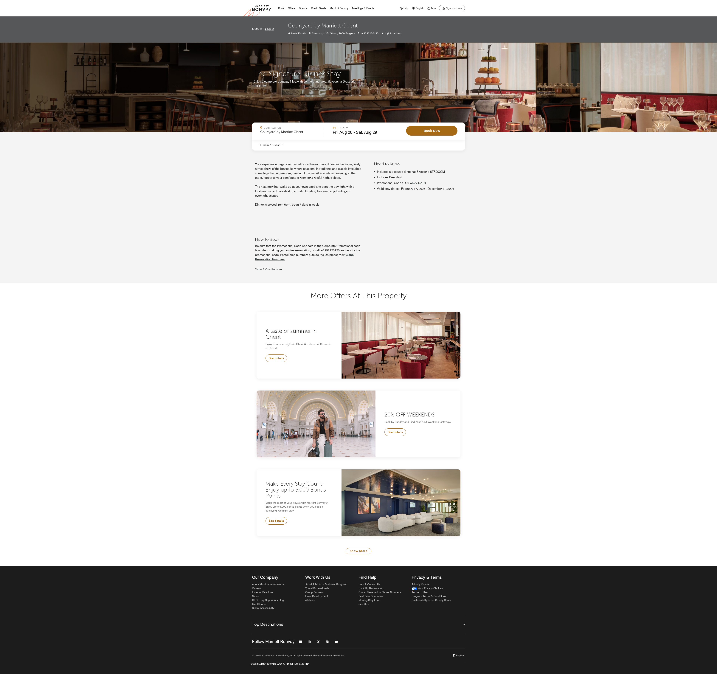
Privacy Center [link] (420, 584)
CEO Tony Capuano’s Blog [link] (268, 600)
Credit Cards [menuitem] (318, 8)
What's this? (416, 183)
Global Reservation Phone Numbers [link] (379, 592)
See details (276, 358)
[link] (403, 8)
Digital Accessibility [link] (263, 607)
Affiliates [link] (310, 600)
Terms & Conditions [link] (266, 269)
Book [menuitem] (281, 8)
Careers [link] (257, 588)
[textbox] (290, 133)
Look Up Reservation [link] (370, 588)
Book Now (432, 131)
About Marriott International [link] (268, 584)
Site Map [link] (363, 603)
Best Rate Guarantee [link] (370, 596)
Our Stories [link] (259, 603)
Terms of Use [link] (420, 592)
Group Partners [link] (314, 592)
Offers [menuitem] (291, 8)
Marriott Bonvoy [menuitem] (339, 8)
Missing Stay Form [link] (369, 600)
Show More (358, 551)
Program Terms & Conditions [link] (429, 596)
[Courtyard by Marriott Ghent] (263, 29)
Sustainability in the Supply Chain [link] (431, 600)
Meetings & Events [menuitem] (363, 8)
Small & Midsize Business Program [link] (326, 584)
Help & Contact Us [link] (369, 584)
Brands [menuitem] (303, 8)
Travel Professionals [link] (317, 588)
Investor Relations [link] (262, 592)
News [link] (255, 596)
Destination (288, 128)
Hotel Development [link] (316, 596)
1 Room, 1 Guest (270, 144)
